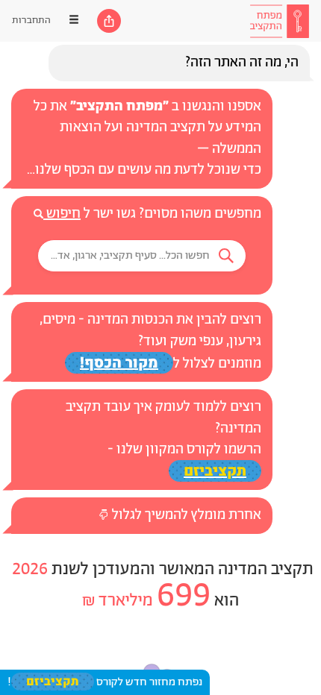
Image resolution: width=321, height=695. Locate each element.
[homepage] (279, 20)
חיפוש (62, 214)
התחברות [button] (31, 20)
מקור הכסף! (119, 363)
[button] (141, 255)
